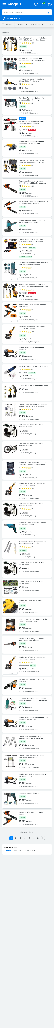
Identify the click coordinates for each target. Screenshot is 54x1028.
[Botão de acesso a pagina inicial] (19, 4)
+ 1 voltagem (10, 278)
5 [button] (29, 838)
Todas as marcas (19, 850)
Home (8, 850)
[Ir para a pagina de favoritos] (36, 4)
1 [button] (11, 838)
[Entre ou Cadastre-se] (50, 4)
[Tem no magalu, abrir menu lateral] (4, 4)
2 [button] (15, 838)
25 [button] (38, 838)
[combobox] (27, 12)
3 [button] (20, 838)
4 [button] (24, 838)
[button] (47, 12)
